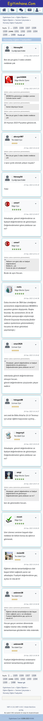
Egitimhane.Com (14, 718)
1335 (5, 35)
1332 (23, 31)
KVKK (32, 718)
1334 (35, 31)
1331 (16, 31)
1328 (34, 28)
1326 (21, 28)
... (11, 28)
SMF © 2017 (19, 707)
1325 (15, 28)
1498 (13, 35)
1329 (5, 31)
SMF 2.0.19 (10, 707)
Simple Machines (29, 707)
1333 (29, 31)
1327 (28, 28)
